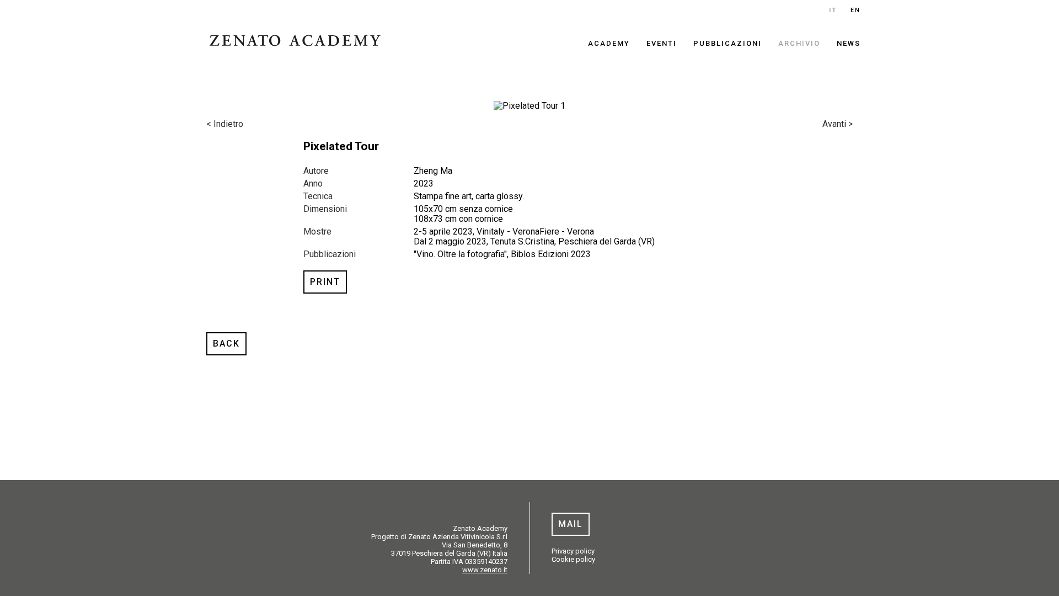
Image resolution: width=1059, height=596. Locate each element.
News (848, 43)
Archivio (799, 43)
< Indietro (224, 124)
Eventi (661, 43)
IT (833, 10)
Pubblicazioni (727, 43)
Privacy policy (573, 551)
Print (325, 281)
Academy (609, 43)
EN (855, 10)
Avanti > (837, 124)
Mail (570, 524)
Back (226, 343)
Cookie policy (573, 559)
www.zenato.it (484, 570)
